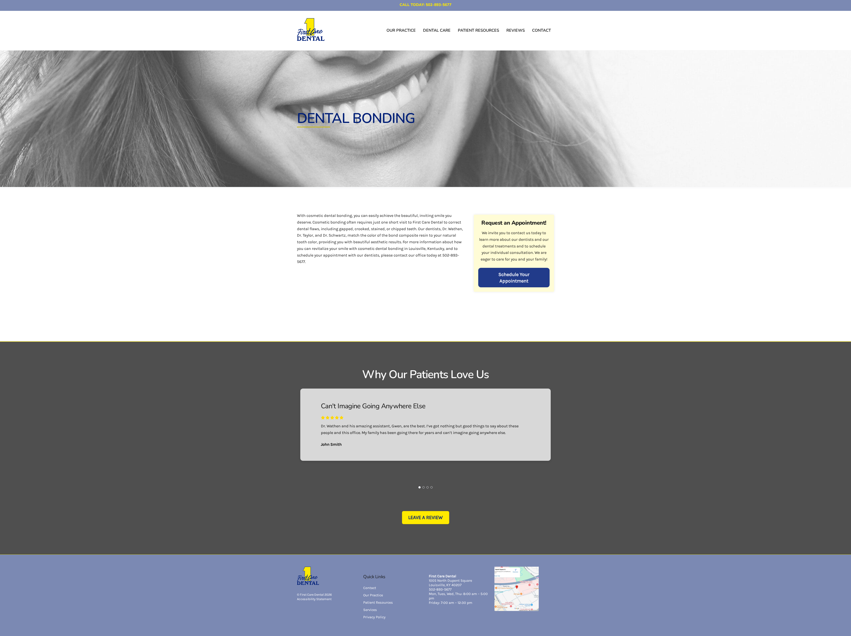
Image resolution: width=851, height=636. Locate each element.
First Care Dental (312, 595)
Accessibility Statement (314, 599)
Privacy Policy (374, 617)
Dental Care (437, 30)
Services (370, 610)
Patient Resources (478, 30)
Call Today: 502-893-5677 (425, 4)
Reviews (515, 30)
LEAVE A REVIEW (425, 517)
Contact (541, 30)
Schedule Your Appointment (513, 278)
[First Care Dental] (311, 39)
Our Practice (401, 30)
